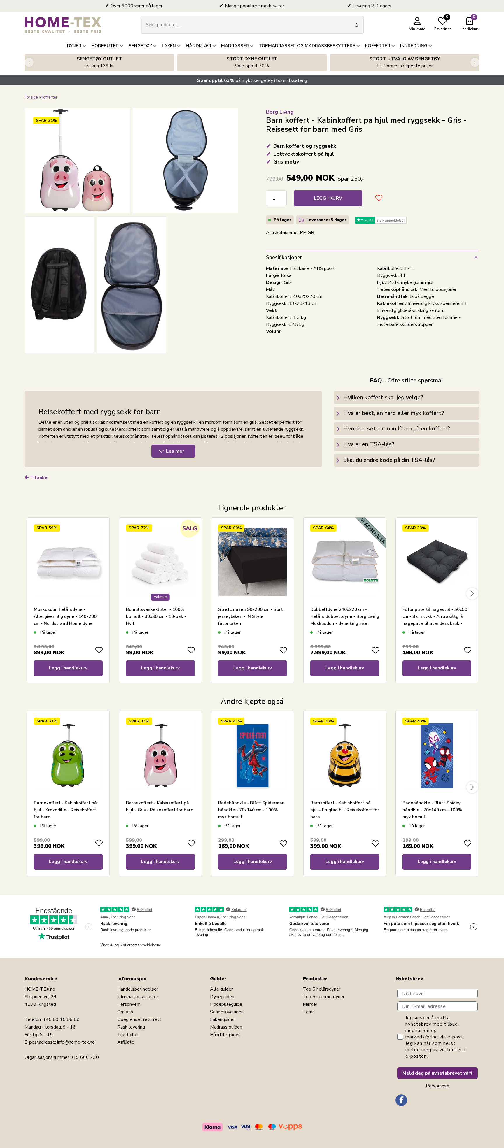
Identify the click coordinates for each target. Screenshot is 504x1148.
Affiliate (125, 1042)
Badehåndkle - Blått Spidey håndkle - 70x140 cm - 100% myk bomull (432, 810)
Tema (309, 1012)
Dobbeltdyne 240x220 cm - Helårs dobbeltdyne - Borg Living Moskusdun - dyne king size (344, 616)
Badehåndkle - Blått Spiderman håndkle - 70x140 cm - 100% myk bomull (251, 810)
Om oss (125, 1012)
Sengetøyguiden (227, 1012)
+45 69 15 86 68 (61, 1019)
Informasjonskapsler (137, 997)
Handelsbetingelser (137, 989)
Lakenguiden (223, 1019)
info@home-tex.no (76, 1042)
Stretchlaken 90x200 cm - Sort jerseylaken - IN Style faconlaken (250, 616)
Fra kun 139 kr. (99, 62)
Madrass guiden (226, 1027)
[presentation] (29, 62)
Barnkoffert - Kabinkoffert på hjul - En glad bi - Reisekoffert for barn (344, 810)
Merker (310, 1004)
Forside (31, 97)
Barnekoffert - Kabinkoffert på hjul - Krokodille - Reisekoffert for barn (65, 810)
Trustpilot (127, 1034)
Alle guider (221, 989)
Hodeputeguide (226, 1004)
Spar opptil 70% (251, 62)
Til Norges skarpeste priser (404, 62)
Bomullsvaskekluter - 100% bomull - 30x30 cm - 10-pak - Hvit (156, 616)
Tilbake (39, 477)
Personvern (129, 1004)
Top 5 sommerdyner (323, 997)
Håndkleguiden (225, 1034)
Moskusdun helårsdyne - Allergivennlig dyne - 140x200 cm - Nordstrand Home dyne (65, 616)
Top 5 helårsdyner (321, 989)
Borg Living (279, 111)
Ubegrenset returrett (139, 1019)
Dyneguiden (222, 997)
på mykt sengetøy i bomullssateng (252, 80)
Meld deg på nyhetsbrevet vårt (437, 1073)
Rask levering (131, 1027)
